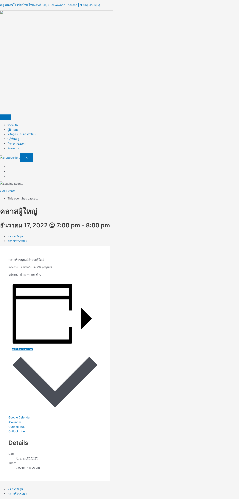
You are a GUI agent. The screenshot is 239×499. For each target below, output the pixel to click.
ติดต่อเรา (13, 148)
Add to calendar (22, 349)
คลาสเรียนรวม (17, 241)
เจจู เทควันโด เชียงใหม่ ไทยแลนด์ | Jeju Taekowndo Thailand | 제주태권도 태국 (50, 5)
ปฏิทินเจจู (13, 139)
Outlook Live (16, 431)
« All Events (7, 191)
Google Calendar (19, 417)
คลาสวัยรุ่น (15, 236)
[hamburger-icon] (5, 117)
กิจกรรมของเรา (16, 143)
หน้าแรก (12, 125)
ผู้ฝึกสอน (12, 129)
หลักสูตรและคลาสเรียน (21, 134)
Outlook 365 (16, 427)
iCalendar (14, 422)
